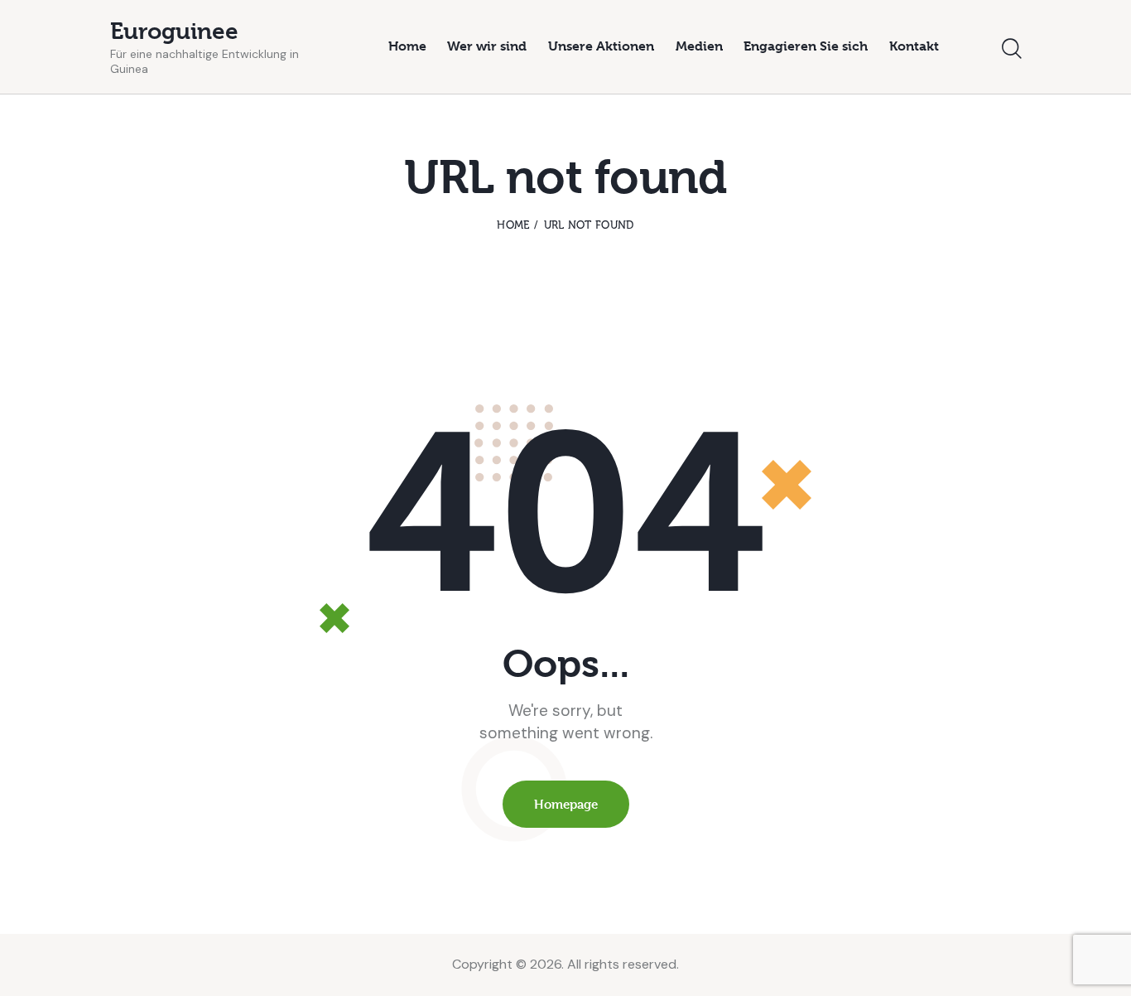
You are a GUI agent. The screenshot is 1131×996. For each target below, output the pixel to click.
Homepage (566, 804)
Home (513, 225)
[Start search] (1011, 49)
